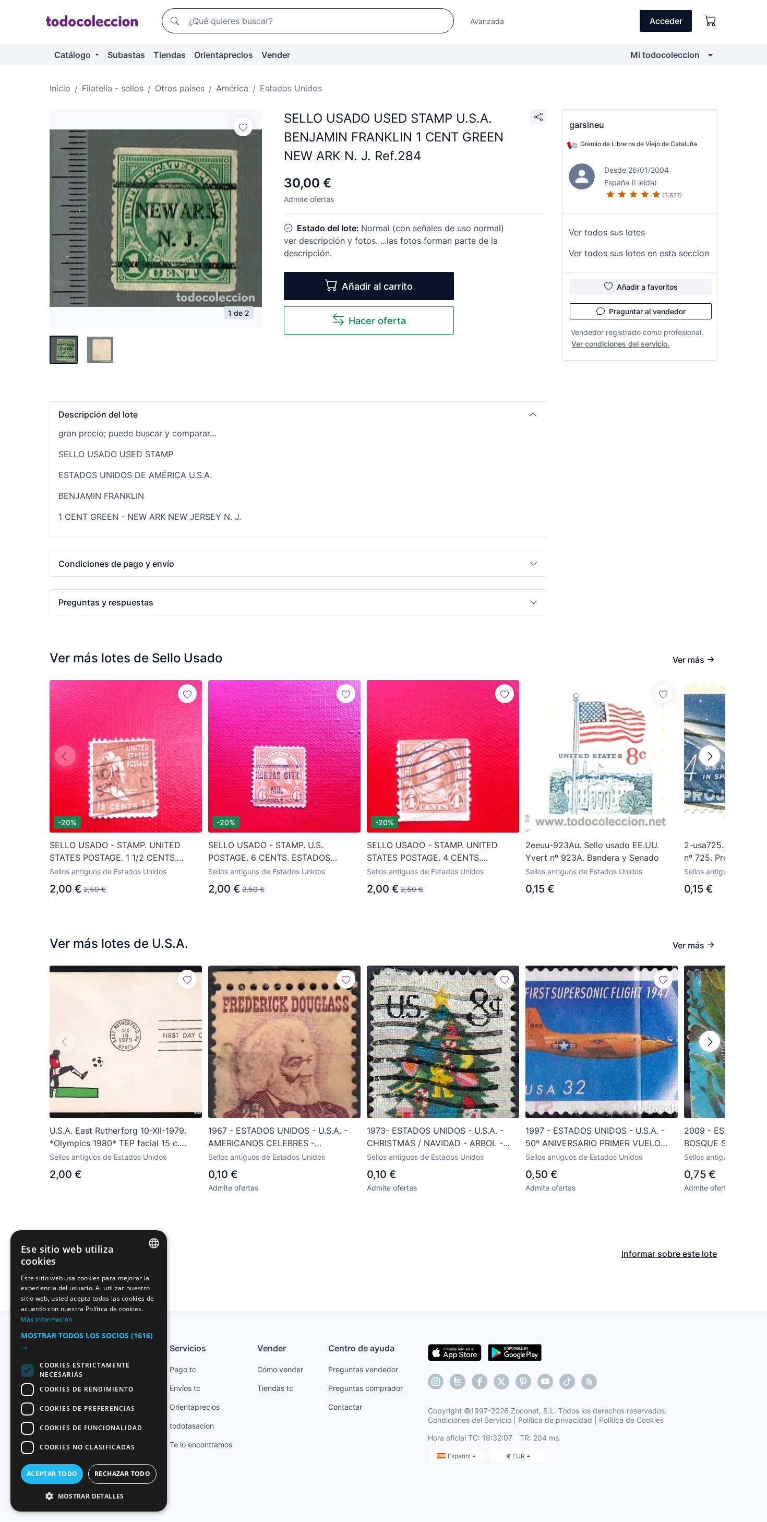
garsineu (586, 125)
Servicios (188, 1348)
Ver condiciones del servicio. (620, 343)
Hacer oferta (377, 320)
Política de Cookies (631, 1420)
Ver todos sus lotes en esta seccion (639, 253)
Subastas (126, 55)
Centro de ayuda (361, 1348)
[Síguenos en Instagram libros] (457, 1381)
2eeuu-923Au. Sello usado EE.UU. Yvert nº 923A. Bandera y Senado (592, 851)
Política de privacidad (555, 1420)
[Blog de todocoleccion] (589, 1381)
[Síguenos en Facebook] (479, 1381)
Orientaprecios (223, 55)
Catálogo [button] (73, 55)
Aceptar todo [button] (52, 1473)
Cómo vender (280, 1369)
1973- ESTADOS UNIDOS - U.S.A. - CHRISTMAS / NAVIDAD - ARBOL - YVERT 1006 (435, 1137)
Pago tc (183, 1369)
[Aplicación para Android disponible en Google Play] (515, 1352)
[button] (297, 414)
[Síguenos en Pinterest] (523, 1381)
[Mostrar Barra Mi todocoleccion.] (710, 54)
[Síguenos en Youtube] (545, 1381)
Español (460, 1456)
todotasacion (192, 1425)
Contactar (345, 1406)
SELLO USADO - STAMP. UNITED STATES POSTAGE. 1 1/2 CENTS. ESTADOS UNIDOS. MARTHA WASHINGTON (115, 852)
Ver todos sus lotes (607, 232)
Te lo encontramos (201, 1444)
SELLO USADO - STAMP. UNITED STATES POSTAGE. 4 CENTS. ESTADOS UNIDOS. (432, 852)
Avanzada (487, 21)
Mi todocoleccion (665, 55)
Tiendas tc (275, 1388)
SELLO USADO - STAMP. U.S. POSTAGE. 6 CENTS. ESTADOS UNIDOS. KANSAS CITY (269, 852)
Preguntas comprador (365, 1388)
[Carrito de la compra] (710, 21)
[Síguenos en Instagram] (436, 1381)
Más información (47, 1319)
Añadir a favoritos (647, 286)
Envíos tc (185, 1388)
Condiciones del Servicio (469, 1420)
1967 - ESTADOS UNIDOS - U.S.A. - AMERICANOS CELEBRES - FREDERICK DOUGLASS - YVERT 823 (282, 1137)
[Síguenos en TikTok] (567, 1381)
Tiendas (169, 55)
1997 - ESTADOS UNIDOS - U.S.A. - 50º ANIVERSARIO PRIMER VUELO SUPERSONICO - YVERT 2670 (595, 1137)
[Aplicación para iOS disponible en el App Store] (455, 1352)
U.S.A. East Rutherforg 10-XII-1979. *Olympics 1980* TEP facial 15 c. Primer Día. (118, 1137)
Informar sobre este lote (669, 1253)
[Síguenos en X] (501, 1381)
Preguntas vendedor (363, 1369)
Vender (275, 55)
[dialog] (88, 1371)
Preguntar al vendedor (647, 311)
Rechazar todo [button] (122, 1473)
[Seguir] (243, 126)
